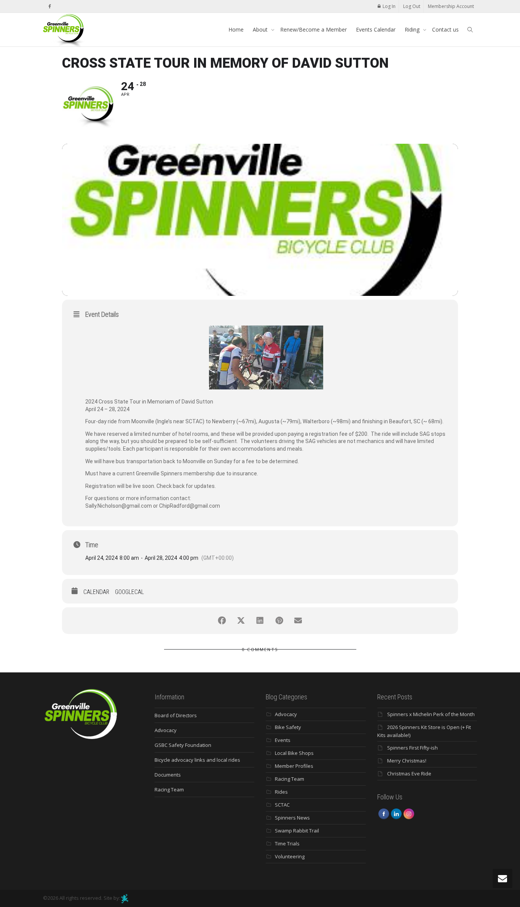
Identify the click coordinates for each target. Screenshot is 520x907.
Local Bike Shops (294, 753)
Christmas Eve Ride (409, 773)
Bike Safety (288, 727)
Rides (281, 791)
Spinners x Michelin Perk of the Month (431, 714)
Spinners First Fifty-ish (412, 747)
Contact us (445, 29)
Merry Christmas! (406, 760)
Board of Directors (176, 715)
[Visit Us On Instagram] (408, 813)
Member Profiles (294, 765)
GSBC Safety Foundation (183, 745)
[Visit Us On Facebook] (383, 813)
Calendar (96, 592)
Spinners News (292, 817)
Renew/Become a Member (313, 29)
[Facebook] (49, 6)
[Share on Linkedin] (260, 620)
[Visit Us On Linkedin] (396, 813)
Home (236, 29)
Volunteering (290, 856)
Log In (389, 6)
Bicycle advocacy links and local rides (197, 759)
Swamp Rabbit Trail (297, 830)
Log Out (411, 6)
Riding (413, 29)
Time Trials (287, 843)
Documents (168, 774)
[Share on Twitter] (240, 620)
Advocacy (166, 730)
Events (282, 740)
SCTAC (282, 804)
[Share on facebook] (221, 620)
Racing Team (169, 789)
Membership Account (451, 6)
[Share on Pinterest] (279, 620)
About (261, 29)
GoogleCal (129, 592)
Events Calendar (376, 29)
